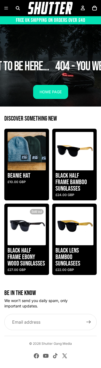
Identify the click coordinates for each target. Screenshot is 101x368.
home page (51, 91)
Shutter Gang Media (56, 344)
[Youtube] (46, 356)
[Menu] (6, 8)
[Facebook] (36, 356)
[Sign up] (88, 322)
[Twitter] (64, 356)
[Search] (18, 8)
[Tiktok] (55, 356)
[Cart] (94, 8)
